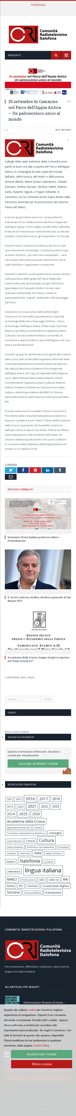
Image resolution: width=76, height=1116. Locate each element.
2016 (30, 798)
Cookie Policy (41, 1045)
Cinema (38, 827)
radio (42, 879)
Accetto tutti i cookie (42, 1054)
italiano (11, 861)
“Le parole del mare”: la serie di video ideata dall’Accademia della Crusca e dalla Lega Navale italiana (39, 9)
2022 (44, 806)
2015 (18, 799)
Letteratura (13, 871)
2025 (23, 813)
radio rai (54, 879)
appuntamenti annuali (18, 827)
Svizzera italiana (32, 892)
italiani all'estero (54, 853)
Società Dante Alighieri (55, 886)
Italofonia (30, 861)
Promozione (28, 879)
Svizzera (13, 892)
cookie (32, 1009)
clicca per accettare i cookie (38, 763)
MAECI (12, 879)
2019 (57, 129)
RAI (65, 879)
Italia (37, 853)
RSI (21, 886)
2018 (56, 798)
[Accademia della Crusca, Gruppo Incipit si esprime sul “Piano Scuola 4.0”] (38, 631)
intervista (25, 853)
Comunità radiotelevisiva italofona (26, 833)
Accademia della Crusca (26, 821)
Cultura (46, 840)
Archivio (66, 129)
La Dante (48, 861)
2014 (9, 799)
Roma (10, 886)
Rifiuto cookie (42, 1064)
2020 (20, 806)
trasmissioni (53, 892)
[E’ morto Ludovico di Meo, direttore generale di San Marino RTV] (38, 571)
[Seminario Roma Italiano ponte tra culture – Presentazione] (38, 515)
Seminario (32, 885)
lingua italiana (43, 870)
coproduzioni (14, 840)
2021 (32, 806)
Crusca (30, 841)
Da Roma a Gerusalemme (40, 847)
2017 (43, 798)
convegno (55, 833)
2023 (55, 806)
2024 (11, 814)
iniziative (11, 853)
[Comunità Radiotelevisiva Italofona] (38, 34)
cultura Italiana (15, 847)
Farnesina (63, 847)
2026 (36, 814)
